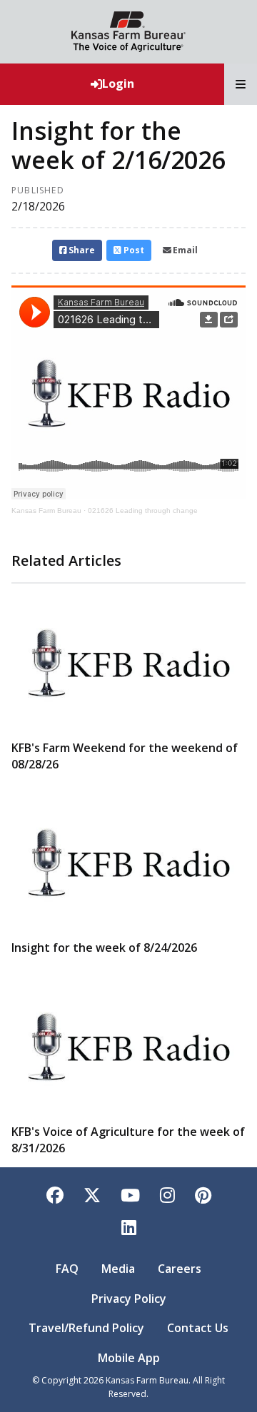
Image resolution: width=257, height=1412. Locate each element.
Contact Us (197, 1328)
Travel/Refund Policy (86, 1328)
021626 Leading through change (143, 510)
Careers (179, 1268)
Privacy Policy (128, 1298)
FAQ (67, 1268)
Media (118, 1268)
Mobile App (129, 1358)
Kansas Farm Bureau (46, 510)
